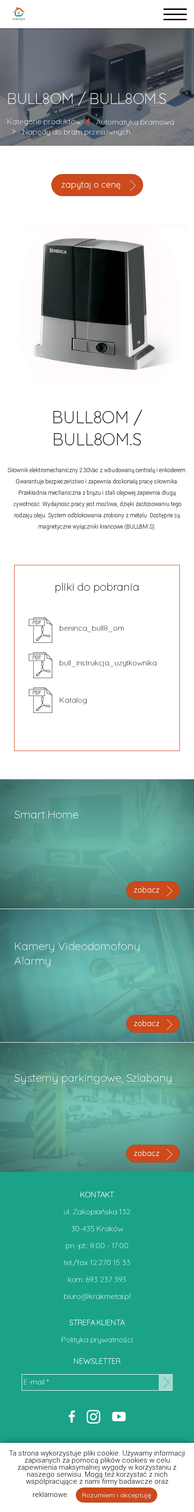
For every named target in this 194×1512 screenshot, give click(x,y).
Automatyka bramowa (135, 122)
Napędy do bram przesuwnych (76, 131)
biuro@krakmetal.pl (97, 1296)
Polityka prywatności (96, 1339)
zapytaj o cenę (92, 184)
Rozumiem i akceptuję (116, 1495)
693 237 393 (106, 1279)
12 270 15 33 (110, 1262)
